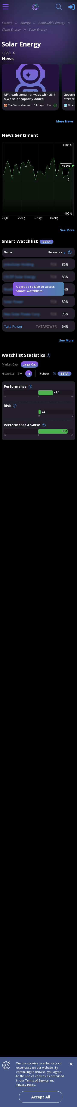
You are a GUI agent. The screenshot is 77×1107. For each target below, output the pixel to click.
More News (65, 121)
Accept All (40, 1097)
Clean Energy (11, 29)
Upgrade (22, 287)
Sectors (7, 23)
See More (67, 230)
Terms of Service (37, 1080)
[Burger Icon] (5, 6)
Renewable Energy (51, 23)
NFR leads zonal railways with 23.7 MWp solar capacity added (29, 96)
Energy (25, 23)
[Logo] (39, 7)
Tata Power (13, 326)
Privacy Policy (25, 1085)
